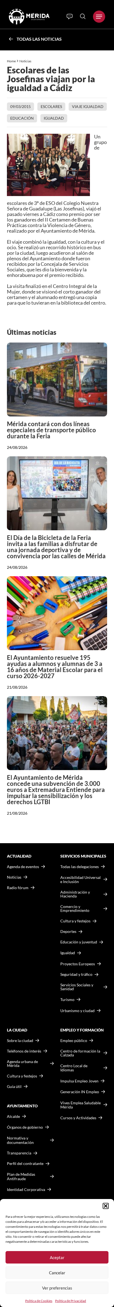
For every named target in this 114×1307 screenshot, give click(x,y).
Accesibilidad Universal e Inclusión (80, 879)
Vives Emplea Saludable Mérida (80, 1105)
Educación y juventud (78, 942)
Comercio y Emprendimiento (74, 908)
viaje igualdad (87, 106)
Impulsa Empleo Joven (79, 1081)
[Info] (69, 16)
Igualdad (54, 118)
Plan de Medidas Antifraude (21, 1176)
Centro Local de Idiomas (73, 1068)
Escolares (51, 106)
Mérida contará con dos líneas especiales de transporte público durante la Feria (51, 430)
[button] (105, 1206)
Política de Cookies (38, 1301)
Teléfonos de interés (24, 1051)
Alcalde (13, 1116)
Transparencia (19, 1153)
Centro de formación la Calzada (80, 1053)
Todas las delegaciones (79, 867)
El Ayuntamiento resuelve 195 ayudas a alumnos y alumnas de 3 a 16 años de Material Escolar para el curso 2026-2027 (55, 667)
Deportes (68, 931)
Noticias (25, 61)
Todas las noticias (39, 39)
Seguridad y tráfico (76, 974)
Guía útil (14, 1087)
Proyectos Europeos (77, 964)
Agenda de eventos (23, 867)
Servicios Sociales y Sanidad (76, 987)
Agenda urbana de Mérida (22, 1063)
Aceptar (57, 1257)
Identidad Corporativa (26, 1189)
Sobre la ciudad (20, 1041)
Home (11, 61)
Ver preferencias (57, 1287)
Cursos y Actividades (78, 1118)
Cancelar (57, 1272)
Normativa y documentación (20, 1140)
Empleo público (73, 1041)
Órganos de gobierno (25, 1127)
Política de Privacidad (70, 1301)
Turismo (67, 999)
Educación (22, 118)
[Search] (82, 16)
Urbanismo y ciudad (77, 1010)
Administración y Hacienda (75, 894)
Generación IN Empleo (79, 1092)
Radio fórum (17, 888)
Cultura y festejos (22, 1076)
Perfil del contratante (25, 1164)
